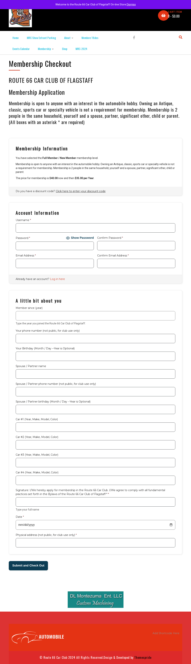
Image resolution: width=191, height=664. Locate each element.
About (67, 37)
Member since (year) (29, 308)
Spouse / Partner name (31, 366)
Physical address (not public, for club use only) (46, 535)
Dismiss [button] (131, 4)
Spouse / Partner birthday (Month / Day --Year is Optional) (53, 401)
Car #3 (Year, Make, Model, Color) (37, 454)
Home (15, 37)
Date (20, 517)
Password (23, 238)
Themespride (142, 657)
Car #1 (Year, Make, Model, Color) (37, 419)
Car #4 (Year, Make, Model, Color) (37, 472)
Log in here (57, 279)
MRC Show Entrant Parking (41, 37)
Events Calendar (21, 48)
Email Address (26, 255)
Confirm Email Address (113, 255)
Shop (64, 48)
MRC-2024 (81, 48)
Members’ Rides (90, 37)
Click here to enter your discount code (81, 191)
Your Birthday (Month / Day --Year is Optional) (45, 348)
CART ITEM (175, 12)
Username (23, 220)
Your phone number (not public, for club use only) (48, 330)
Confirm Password (110, 237)
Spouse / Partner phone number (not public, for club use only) (56, 384)
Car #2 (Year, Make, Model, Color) (37, 437)
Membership (44, 48)
